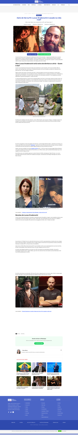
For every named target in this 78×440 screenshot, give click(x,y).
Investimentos (47, 4)
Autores (21, 422)
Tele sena (59, 411)
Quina (59, 405)
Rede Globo (22, 333)
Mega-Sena (60, 409)
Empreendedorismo (45, 417)
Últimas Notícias (16, 4)
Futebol (27, 409)
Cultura (27, 407)
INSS (29, 4)
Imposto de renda (45, 413)
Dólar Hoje (43, 405)
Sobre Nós (13, 422)
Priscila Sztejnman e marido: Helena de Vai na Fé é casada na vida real (36, 311)
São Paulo (34, 4)
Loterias (39, 4)
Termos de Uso (55, 422)
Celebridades (28, 403)
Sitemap (64, 422)
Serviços (54, 4)
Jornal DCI (26, 13)
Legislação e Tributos (45, 411)
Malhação (33, 145)
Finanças (63, 4)
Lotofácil (59, 407)
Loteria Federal (60, 413)
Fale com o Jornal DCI (31, 422)
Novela (19, 333)
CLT (58, 4)
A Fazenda (27, 413)
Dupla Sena (60, 415)
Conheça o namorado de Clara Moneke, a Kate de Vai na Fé (34, 212)
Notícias (27, 411)
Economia (24, 4)
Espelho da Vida (34, 148)
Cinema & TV (33, 13)
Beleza (27, 415)
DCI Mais (29, 13)
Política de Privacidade (44, 422)
